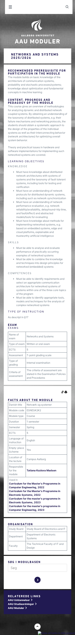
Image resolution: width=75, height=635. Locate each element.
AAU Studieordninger (22, 604)
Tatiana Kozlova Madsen (41, 470)
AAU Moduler (17, 608)
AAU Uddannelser (20, 600)
